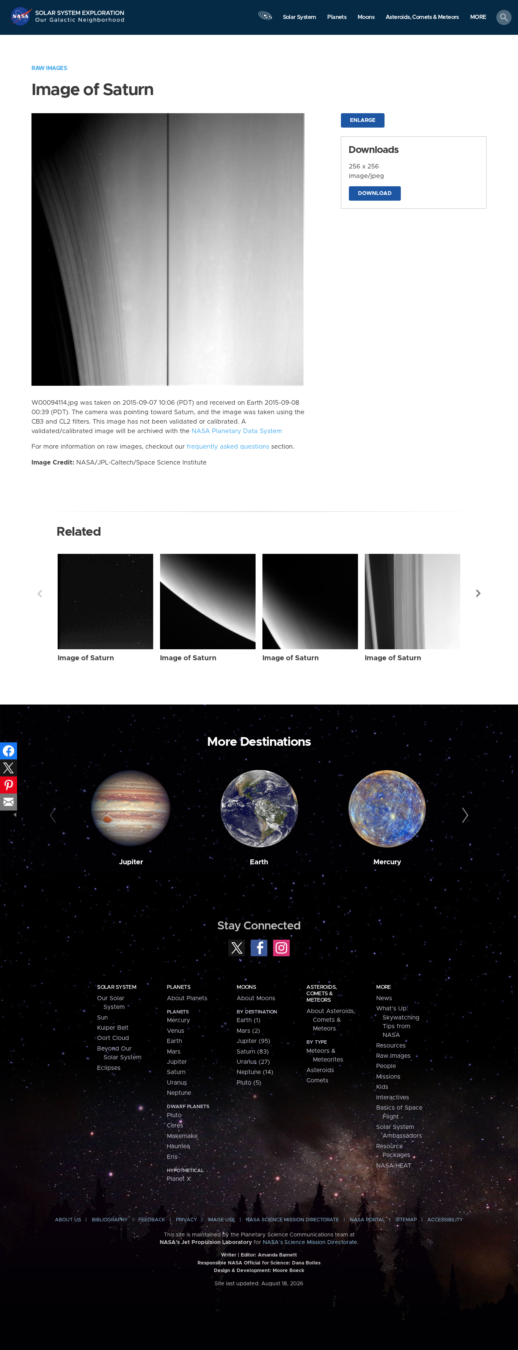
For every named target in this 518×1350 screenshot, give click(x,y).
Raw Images (49, 68)
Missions (388, 1077)
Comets (317, 1080)
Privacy (186, 1219)
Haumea (178, 1146)
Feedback (151, 1219)
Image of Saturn (86, 658)
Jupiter (131, 862)
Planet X (179, 1179)
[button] (478, 18)
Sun (102, 1018)
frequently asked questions (228, 447)
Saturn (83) (253, 1052)
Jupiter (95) (253, 1041)
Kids (382, 1087)
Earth (259, 862)
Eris (172, 1157)
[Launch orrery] (265, 19)
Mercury (387, 862)
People (386, 1066)
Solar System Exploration (80, 10)
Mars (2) (248, 1031)
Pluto (174, 1115)
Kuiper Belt (113, 1028)
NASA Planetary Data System (237, 431)
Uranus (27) (253, 1062)
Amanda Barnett (277, 1255)
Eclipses (109, 1068)
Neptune (179, 1093)
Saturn (176, 1072)
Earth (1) (249, 1020)
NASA (22, 16)
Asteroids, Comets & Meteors (321, 994)
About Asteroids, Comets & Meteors (330, 1020)
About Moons (256, 998)
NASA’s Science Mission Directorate (310, 1242)
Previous (39, 593)
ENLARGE (362, 120)
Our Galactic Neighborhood (80, 21)
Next (478, 593)
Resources (391, 1046)
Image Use (221, 1219)
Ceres (175, 1125)
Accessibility (445, 1219)
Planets (178, 987)
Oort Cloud (113, 1038)
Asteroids (320, 1070)
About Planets (187, 998)
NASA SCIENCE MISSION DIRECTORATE (292, 1219)
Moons (246, 987)
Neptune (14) (255, 1072)
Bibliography (110, 1219)
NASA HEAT (393, 1166)
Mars (174, 1052)
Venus (175, 1031)
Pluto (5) (249, 1083)
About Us (68, 1219)
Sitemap (406, 1219)
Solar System (116, 987)
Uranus (177, 1083)
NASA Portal (367, 1219)
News (384, 998)
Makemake (182, 1136)
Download (375, 193)
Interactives (392, 1097)
